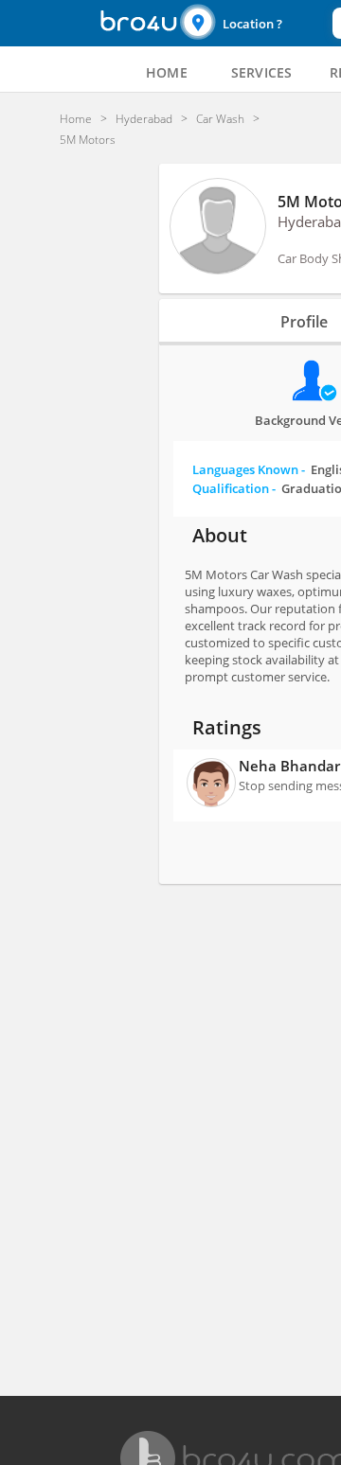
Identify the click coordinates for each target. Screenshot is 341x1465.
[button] (254, 23)
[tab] (166, 73)
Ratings (226, 727)
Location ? (252, 23)
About (219, 535)
